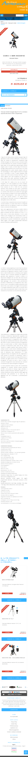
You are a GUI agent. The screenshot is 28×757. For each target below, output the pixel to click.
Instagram (14, 750)
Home (2, 21)
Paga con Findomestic (8, 94)
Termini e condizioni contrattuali (14, 731)
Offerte (14, 739)
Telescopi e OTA (4, 23)
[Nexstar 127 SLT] (14, 611)
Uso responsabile (14, 716)
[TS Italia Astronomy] (13, 4)
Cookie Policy (14, 723)
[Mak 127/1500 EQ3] (14, 572)
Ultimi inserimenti (14, 737)
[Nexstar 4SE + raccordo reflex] (14, 650)
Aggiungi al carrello (14, 600)
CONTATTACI (14, 709)
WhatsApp (14, 751)
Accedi (22, 9)
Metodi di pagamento (14, 729)
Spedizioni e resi (14, 727)
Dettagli (2, 105)
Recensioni (7, 105)
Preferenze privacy (14, 725)
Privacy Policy (14, 721)
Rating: (7, 11)
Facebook (14, 748)
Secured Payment (15, 694)
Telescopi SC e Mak (12, 23)
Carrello (21, 7)
